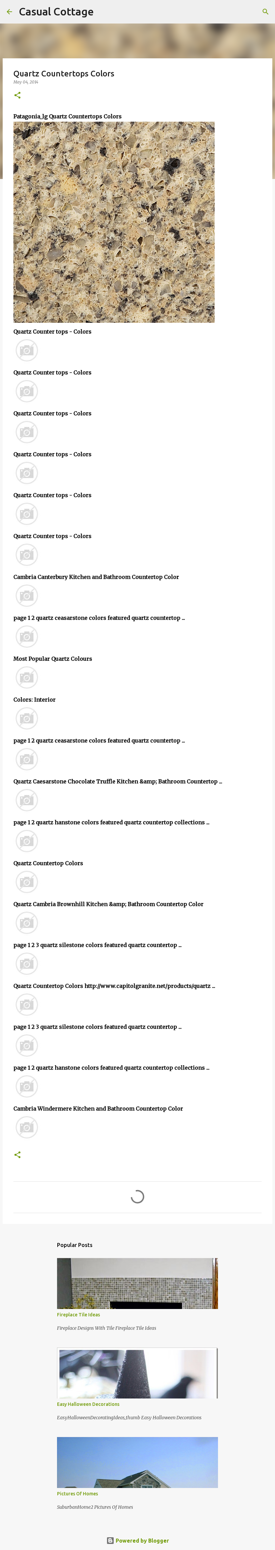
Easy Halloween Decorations (88, 1404)
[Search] (103, 12)
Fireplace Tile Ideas (78, 1314)
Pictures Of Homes (77, 1493)
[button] (17, 95)
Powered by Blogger (141, 1541)
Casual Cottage (56, 11)
